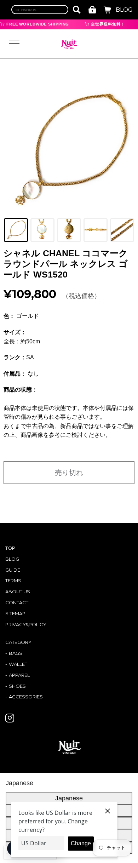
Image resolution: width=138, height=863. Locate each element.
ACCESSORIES (26, 696)
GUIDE (12, 570)
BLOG (124, 9)
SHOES (17, 686)
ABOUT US (17, 591)
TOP (10, 548)
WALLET (18, 664)
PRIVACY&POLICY (25, 624)
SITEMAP (15, 613)
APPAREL (19, 675)
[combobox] (39, 9)
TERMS (13, 580)
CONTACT (16, 602)
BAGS (15, 653)
